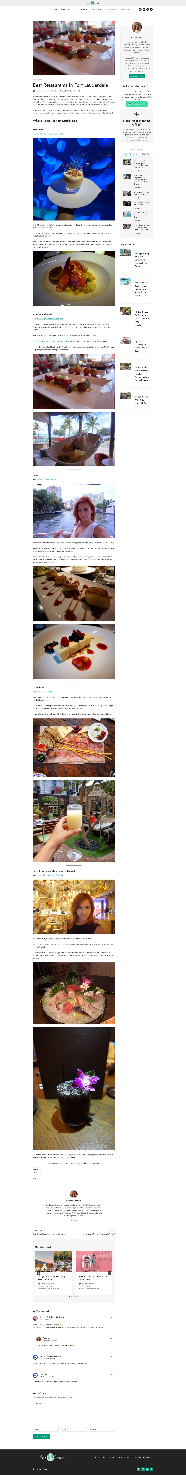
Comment (38, 1403)
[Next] (109, 1273)
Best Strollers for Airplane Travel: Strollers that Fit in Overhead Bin (141, 164)
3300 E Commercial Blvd (47, 479)
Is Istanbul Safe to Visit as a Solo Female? (100, 1232)
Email (64, 1429)
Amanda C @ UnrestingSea (51, 1317)
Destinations (96, 9)
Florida (35, 80)
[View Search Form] (34, 9)
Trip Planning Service (143, 1457)
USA (40, 80)
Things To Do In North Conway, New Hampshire (52, 1278)
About (55, 9)
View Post (138, 171)
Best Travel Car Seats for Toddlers (141, 203)
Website (93, 1429)
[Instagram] (144, 9)
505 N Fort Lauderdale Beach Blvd (50, 319)
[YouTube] (147, 9)
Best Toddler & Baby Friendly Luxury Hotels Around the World (141, 289)
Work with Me (124, 1457)
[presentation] (53, 1261)
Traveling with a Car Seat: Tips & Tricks (141, 193)
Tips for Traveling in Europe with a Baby (141, 346)
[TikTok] (151, 9)
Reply (111, 1317)
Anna (45, 1338)
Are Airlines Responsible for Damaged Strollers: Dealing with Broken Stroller (141, 179)
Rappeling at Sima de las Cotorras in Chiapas (49, 1232)
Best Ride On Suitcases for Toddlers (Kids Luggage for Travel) (142, 227)
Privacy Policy (109, 1457)
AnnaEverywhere (73, 1200)
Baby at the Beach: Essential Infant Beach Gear (141, 215)
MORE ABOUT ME (136, 76)
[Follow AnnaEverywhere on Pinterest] (75, 1220)
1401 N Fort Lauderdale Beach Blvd (51, 134)
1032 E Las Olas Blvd (45, 692)
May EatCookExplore (48, 1356)
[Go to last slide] (38, 1273)
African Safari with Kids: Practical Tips (141, 400)
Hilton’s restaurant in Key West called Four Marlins (51, 341)
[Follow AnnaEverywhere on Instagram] (72, 1220)
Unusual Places (127, 9)
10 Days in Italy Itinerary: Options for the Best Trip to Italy (141, 260)
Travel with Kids (81, 9)
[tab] (69, 1296)
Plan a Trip (65, 9)
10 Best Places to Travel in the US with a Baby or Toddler (141, 318)
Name (36, 1429)
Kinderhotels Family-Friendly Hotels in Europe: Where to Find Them (141, 374)
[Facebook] (140, 9)
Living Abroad (111, 9)
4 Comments (76, 91)
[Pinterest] (151, 1469)
